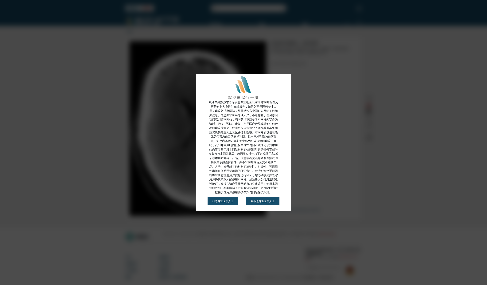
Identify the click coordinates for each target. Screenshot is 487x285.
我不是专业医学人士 (263, 201)
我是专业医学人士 (223, 201)
